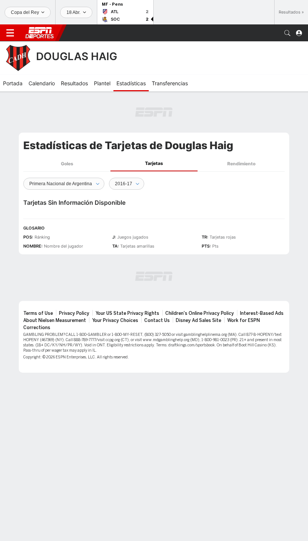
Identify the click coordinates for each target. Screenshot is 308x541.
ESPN (39, 32)
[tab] (66, 163)
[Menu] (10, 33)
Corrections (36, 327)
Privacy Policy (74, 313)
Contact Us (157, 320)
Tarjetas (154, 163)
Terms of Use (38, 313)
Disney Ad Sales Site (198, 320)
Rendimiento (241, 163)
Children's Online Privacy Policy (199, 313)
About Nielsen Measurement (54, 320)
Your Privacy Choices (115, 320)
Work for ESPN (243, 320)
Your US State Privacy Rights (127, 313)
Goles (67, 163)
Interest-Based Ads (262, 313)
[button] (287, 33)
